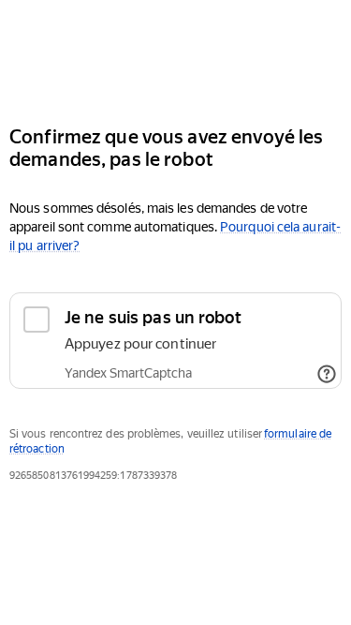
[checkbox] (175, 340)
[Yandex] (175, 54)
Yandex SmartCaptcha (128, 372)
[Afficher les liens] (327, 374)
